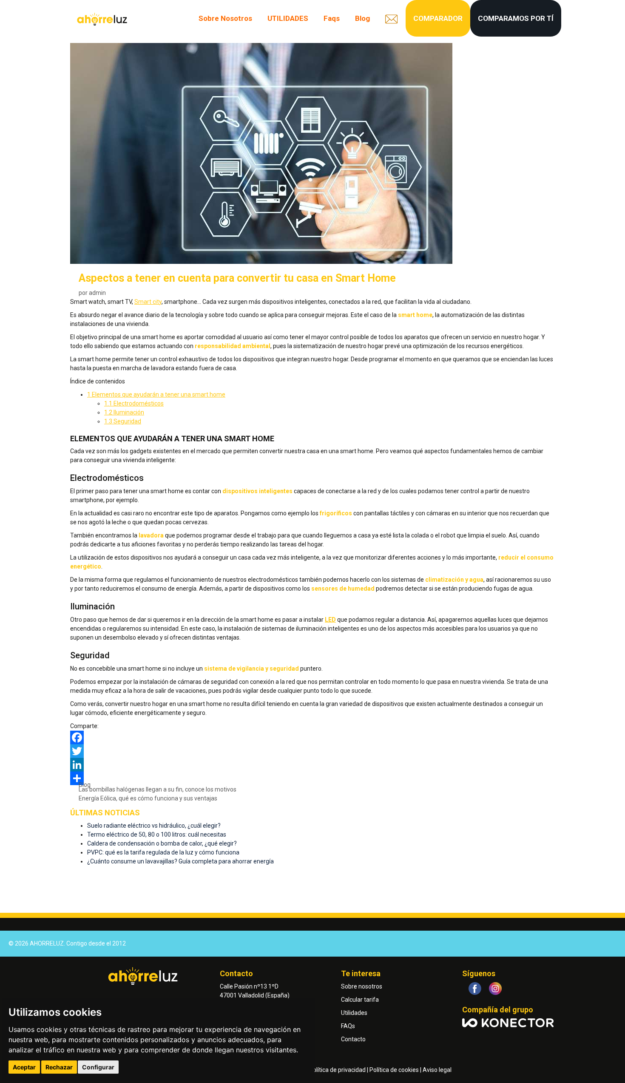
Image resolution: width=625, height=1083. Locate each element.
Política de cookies (394, 1069)
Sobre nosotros (361, 986)
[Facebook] (312, 737)
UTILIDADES (287, 18)
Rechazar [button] (59, 1067)
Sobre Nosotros (225, 18)
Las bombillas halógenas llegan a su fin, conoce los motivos (157, 789)
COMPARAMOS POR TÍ (516, 18)
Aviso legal (437, 1069)
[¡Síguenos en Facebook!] (475, 988)
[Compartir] (312, 778)
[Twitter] (312, 751)
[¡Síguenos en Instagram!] (495, 988)
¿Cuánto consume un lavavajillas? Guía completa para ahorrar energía (180, 861)
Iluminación (124, 412)
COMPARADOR (438, 18)
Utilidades (354, 1012)
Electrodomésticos (134, 403)
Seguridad (122, 421)
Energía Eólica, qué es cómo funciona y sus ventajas (148, 798)
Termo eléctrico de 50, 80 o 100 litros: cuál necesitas (156, 834)
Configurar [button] (98, 1067)
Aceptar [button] (24, 1067)
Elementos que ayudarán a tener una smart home (156, 394)
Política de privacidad (337, 1069)
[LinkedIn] (312, 765)
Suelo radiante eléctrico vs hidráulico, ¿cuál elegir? (154, 825)
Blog (362, 18)
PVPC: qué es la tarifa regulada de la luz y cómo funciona (163, 852)
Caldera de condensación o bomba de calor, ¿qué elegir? (162, 843)
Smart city (148, 301)
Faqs (332, 18)
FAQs (348, 1026)
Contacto (353, 1039)
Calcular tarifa (360, 999)
